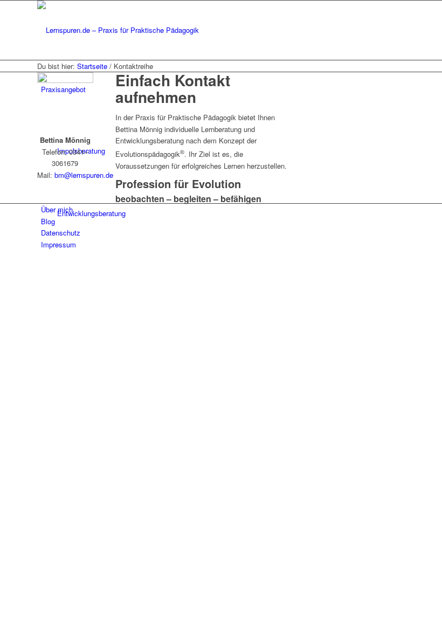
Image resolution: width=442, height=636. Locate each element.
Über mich (57, 209)
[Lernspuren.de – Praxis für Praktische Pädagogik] (118, 30)
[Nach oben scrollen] (2, 266)
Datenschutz (60, 232)
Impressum (58, 244)
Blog (48, 221)
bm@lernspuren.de (82, 175)
